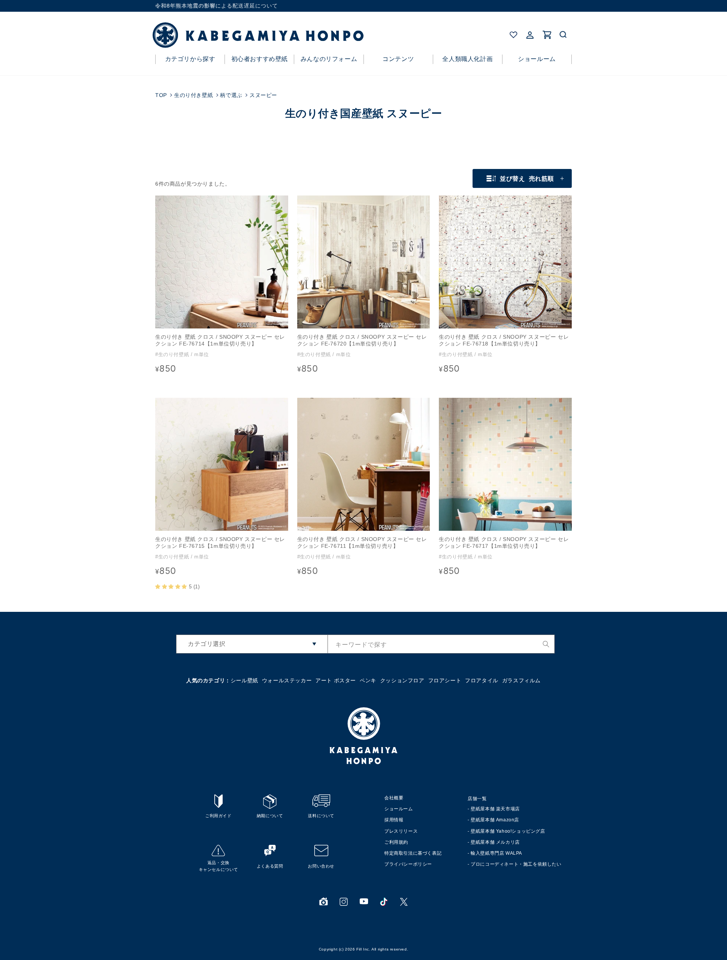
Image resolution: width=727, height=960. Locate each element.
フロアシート (445, 680)
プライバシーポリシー (408, 864)
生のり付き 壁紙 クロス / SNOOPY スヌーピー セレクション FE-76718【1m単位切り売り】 (504, 340)
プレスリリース (401, 831)
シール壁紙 (244, 680)
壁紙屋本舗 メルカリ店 (495, 842)
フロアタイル (481, 680)
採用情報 (393, 819)
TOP (161, 95)
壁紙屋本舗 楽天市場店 (495, 808)
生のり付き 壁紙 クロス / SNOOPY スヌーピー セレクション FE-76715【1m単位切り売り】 (220, 542)
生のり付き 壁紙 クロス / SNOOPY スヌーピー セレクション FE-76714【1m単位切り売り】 (220, 340)
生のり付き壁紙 (193, 95)
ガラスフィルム (521, 680)
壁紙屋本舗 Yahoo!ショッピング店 (508, 831)
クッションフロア (402, 680)
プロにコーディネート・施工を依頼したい (516, 864)
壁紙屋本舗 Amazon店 (495, 819)
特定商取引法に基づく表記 (413, 853)
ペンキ (368, 680)
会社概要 (393, 798)
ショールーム (398, 808)
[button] (563, 35)
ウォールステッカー (287, 680)
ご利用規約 (396, 842)
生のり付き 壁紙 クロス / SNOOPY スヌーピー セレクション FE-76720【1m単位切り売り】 (362, 340)
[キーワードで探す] (546, 644)
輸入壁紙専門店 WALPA (496, 853)
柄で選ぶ (231, 95)
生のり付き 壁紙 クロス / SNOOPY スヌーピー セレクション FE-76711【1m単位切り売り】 (362, 542)
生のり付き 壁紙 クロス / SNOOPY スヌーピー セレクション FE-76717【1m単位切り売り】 (504, 542)
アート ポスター (335, 680)
